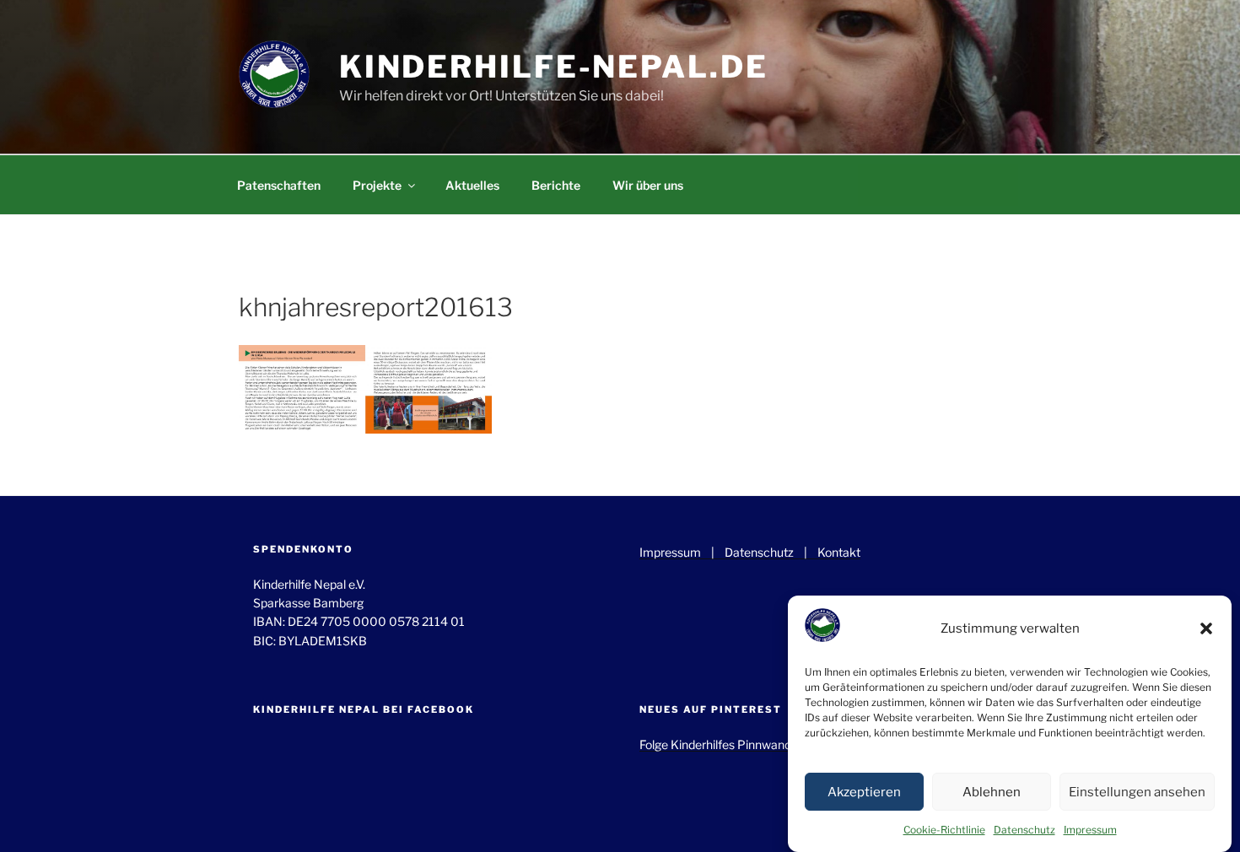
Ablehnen (991, 792)
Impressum (1090, 829)
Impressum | (682, 552)
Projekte (377, 185)
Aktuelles (472, 185)
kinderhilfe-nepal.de (553, 66)
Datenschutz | (771, 552)
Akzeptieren (864, 792)
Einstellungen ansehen (1137, 792)
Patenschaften (279, 185)
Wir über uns (647, 185)
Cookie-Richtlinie (944, 829)
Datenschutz (1024, 829)
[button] (1206, 628)
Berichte (555, 185)
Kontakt (838, 552)
